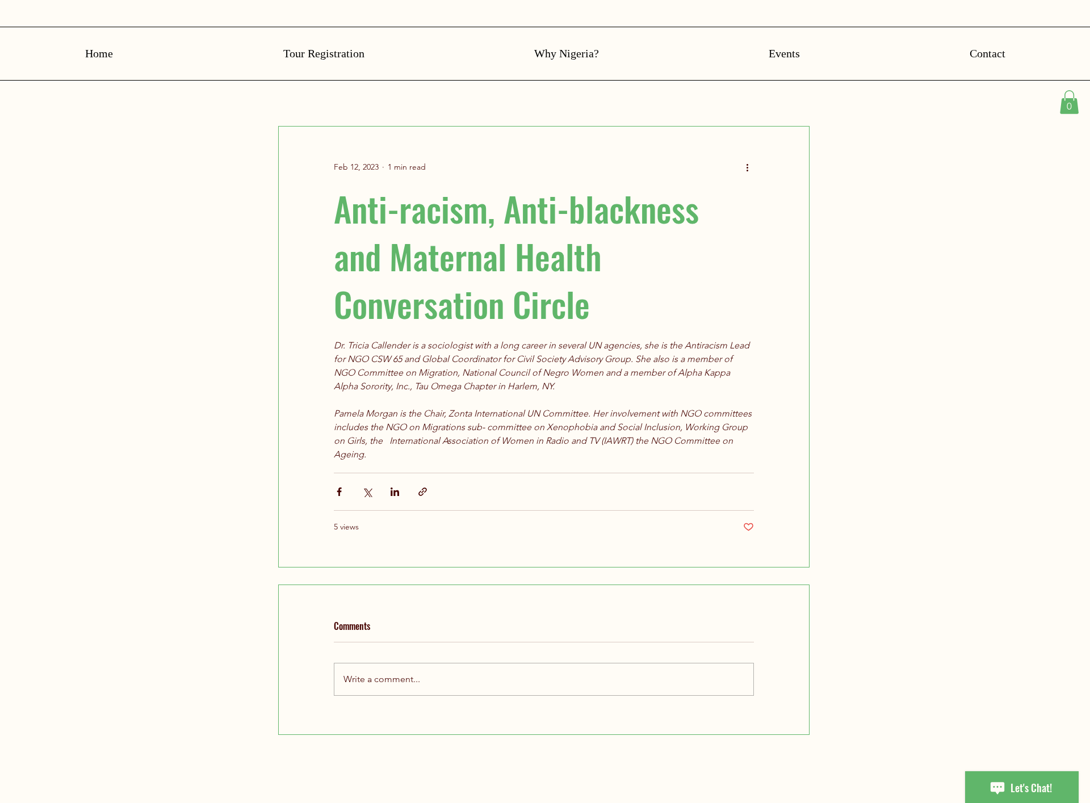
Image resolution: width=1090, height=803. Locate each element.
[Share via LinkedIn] (394, 491)
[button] (1069, 102)
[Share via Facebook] (339, 491)
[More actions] (747, 167)
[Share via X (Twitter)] (367, 491)
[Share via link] (422, 491)
